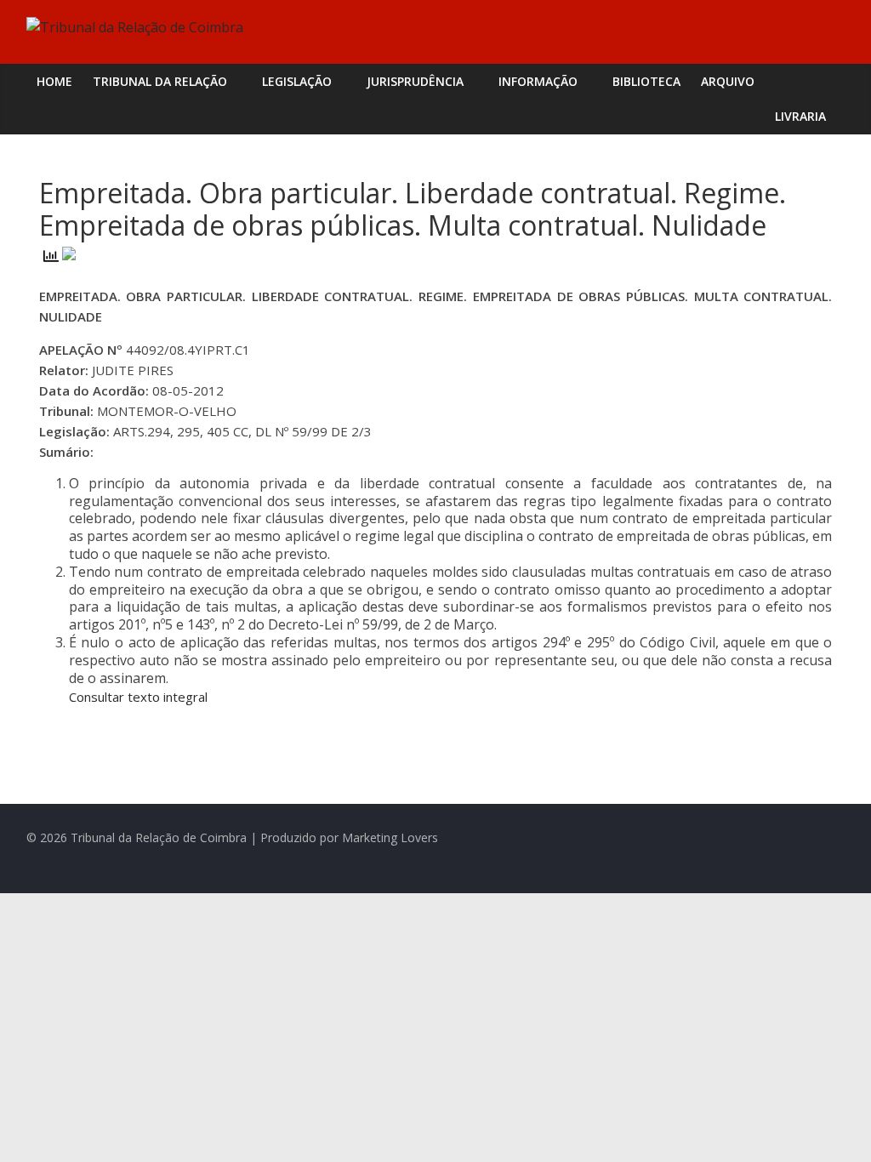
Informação (538, 81)
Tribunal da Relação (160, 81)
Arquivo (727, 81)
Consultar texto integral (138, 696)
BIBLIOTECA (646, 81)
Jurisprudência (415, 81)
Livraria (800, 116)
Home (54, 81)
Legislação (297, 81)
